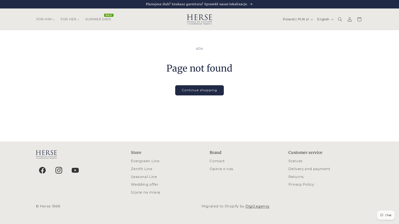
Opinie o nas (221, 169)
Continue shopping (199, 90)
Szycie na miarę (145, 192)
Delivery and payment (309, 169)
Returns (296, 177)
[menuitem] (45, 19)
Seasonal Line (144, 177)
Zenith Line (141, 169)
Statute (295, 161)
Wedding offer (144, 184)
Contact (217, 161)
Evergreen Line (145, 161)
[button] (340, 19)
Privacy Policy (301, 184)
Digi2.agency (257, 206)
